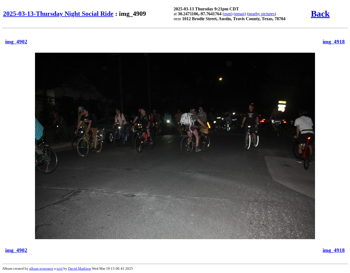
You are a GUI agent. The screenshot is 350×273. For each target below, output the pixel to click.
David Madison (79, 268)
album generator (41, 268)
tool (60, 268)
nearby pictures (261, 13)
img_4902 (16, 41)
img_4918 (334, 41)
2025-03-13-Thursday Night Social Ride (58, 13)
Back (320, 14)
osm (227, 13)
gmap (239, 13)
